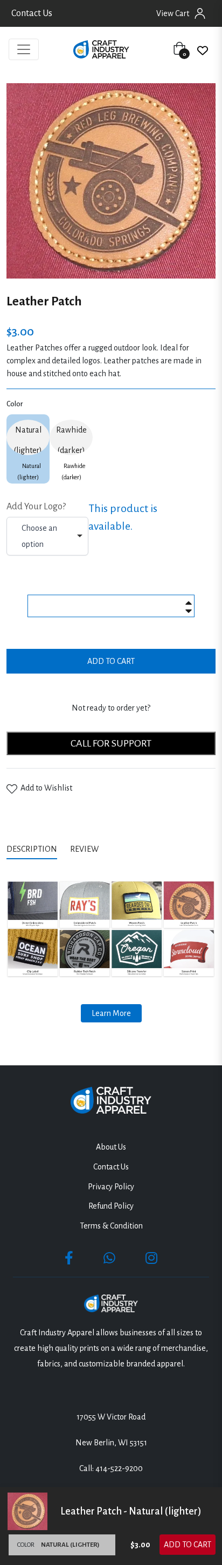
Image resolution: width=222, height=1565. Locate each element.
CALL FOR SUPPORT (111, 743)
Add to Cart (187, 1544)
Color (14, 404)
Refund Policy (111, 1206)
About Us (111, 1147)
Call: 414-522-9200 (111, 1468)
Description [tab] (31, 849)
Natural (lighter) (28, 440)
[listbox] (47, 536)
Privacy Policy (111, 1186)
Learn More (111, 1013)
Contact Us (31, 13)
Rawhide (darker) (71, 440)
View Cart (172, 13)
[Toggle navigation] (24, 49)
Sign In (200, 13)
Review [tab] (85, 849)
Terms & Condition (111, 1226)
